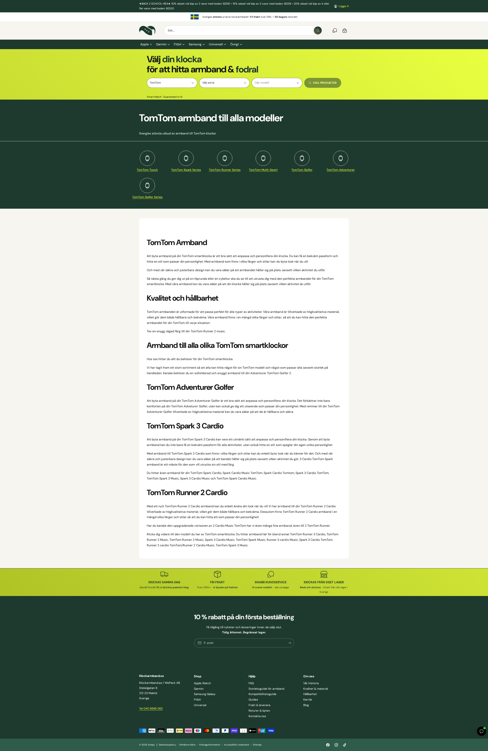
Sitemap (257, 744)
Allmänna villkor (187, 744)
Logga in (344, 6)
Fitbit (177, 44)
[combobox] (243, 30)
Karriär (307, 699)
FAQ (251, 683)
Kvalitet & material (315, 689)
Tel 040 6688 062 (151, 708)
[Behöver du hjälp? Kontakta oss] (335, 30)
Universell (216, 44)
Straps (151, 744)
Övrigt (234, 44)
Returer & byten (259, 711)
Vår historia (311, 683)
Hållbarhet (310, 694)
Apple (144, 44)
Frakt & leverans (259, 705)
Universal (200, 705)
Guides (253, 699)
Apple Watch (202, 683)
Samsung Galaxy (204, 694)
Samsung (195, 44)
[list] (244, 16)
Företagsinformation (209, 744)
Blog (306, 705)
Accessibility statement (236, 744)
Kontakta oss (257, 716)
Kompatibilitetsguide (262, 694)
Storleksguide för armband (266, 689)
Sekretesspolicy (167, 744)
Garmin (161, 44)
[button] (146, 44)
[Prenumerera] (289, 642)
